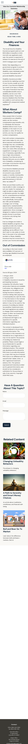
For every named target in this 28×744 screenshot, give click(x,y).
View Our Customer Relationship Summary (14, 7)
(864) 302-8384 (16, 727)
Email (4, 401)
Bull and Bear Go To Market (12, 530)
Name (4, 391)
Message (5, 411)
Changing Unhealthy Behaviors (13, 462)
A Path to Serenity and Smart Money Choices (12, 495)
